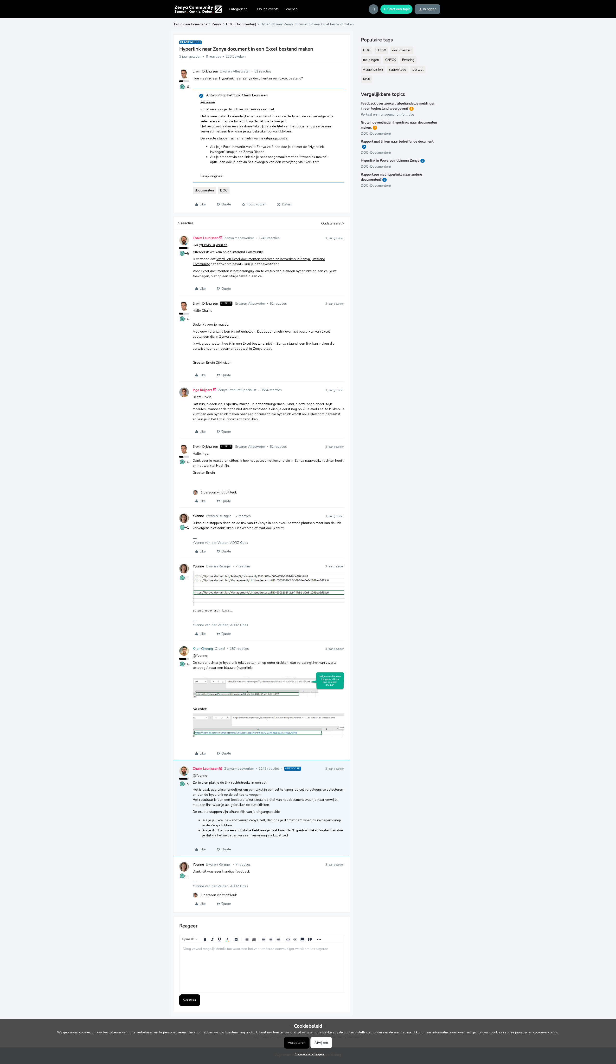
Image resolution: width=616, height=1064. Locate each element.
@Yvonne (207, 102)
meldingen (371, 60)
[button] (396, 9)
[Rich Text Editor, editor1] (262, 968)
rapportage (397, 69)
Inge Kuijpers (202, 390)
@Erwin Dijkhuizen (213, 245)
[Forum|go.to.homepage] (198, 9)
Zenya (217, 24)
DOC (223, 190)
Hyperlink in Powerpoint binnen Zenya (390, 160)
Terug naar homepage (190, 24)
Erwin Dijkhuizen (205, 71)
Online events (268, 9)
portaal (418, 69)
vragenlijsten (373, 69)
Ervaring (408, 60)
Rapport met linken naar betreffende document (397, 141)
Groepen (291, 9)
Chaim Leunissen (205, 238)
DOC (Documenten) (241, 24)
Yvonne (198, 516)
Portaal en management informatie (387, 114)
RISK (366, 79)
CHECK (390, 60)
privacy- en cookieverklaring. (537, 1032)
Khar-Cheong (203, 648)
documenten (204, 190)
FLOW (381, 50)
